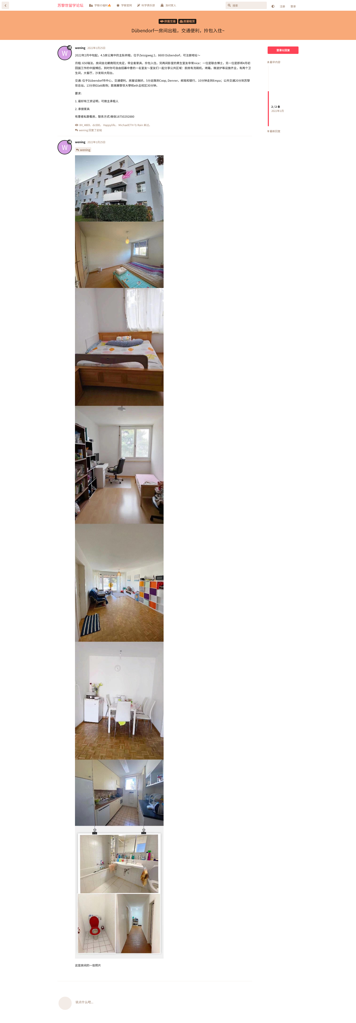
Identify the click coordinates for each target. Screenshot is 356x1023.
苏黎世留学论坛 (70, 5)
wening (85, 150)
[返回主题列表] (5, 5)
